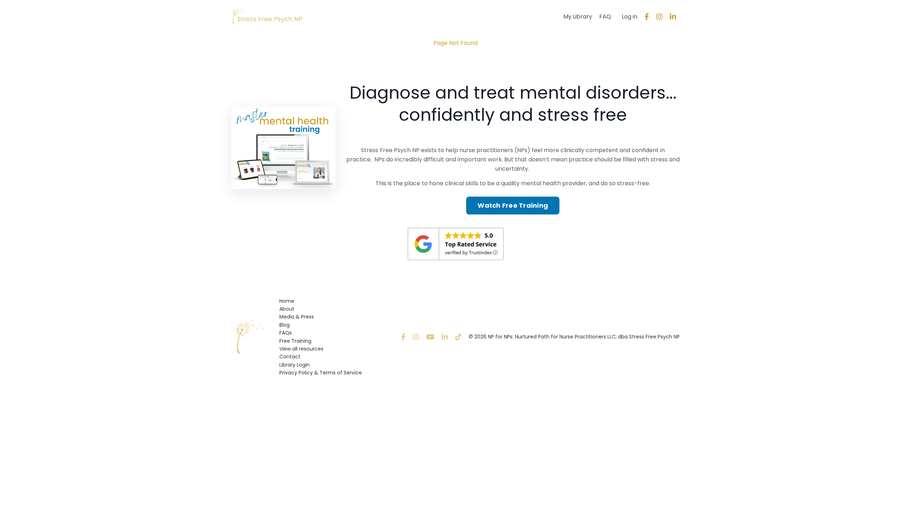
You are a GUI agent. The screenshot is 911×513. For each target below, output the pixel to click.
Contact (289, 356)
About (286, 308)
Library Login (294, 364)
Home (286, 301)
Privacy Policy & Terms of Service (320, 372)
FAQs (285, 332)
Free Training (295, 340)
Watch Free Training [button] (513, 205)
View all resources (301, 348)
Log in (629, 16)
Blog (284, 324)
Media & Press (296, 316)
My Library (577, 16)
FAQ (605, 16)
